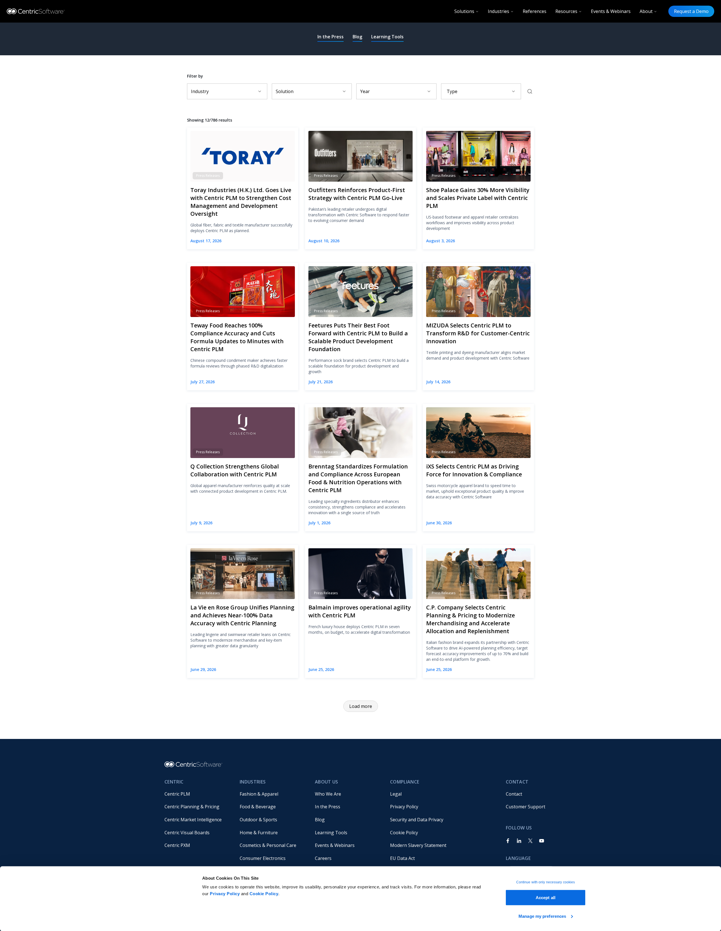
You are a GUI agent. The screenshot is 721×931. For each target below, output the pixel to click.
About (646, 11)
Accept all (545, 897)
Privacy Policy (225, 893)
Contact (514, 794)
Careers (323, 858)
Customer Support (525, 807)
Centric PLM (177, 794)
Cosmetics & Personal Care (268, 845)
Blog (357, 37)
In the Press (330, 37)
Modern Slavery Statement (418, 845)
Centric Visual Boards (187, 832)
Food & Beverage (258, 807)
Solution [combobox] (284, 91)
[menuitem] (197, 793)
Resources (566, 11)
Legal (396, 794)
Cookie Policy (264, 893)
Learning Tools (387, 37)
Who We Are (328, 794)
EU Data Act (402, 858)
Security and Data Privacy (416, 819)
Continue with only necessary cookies (545, 882)
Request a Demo (691, 11)
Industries (498, 11)
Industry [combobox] (200, 91)
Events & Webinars (611, 11)
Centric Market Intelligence (193, 819)
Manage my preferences (542, 916)
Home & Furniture (259, 832)
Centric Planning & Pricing (191, 807)
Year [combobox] (365, 91)
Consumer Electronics (263, 858)
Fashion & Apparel (259, 794)
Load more (360, 706)
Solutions (464, 11)
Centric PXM (177, 845)
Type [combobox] (452, 91)
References (534, 11)
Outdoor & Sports (258, 819)
